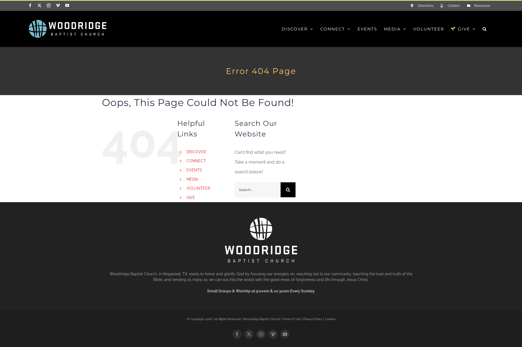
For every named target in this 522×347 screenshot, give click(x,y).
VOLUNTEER (198, 188)
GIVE (191, 197)
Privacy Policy (312, 319)
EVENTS (194, 170)
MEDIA (192, 179)
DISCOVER (196, 152)
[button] (485, 29)
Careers (330, 319)
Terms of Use (291, 319)
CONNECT (196, 161)
